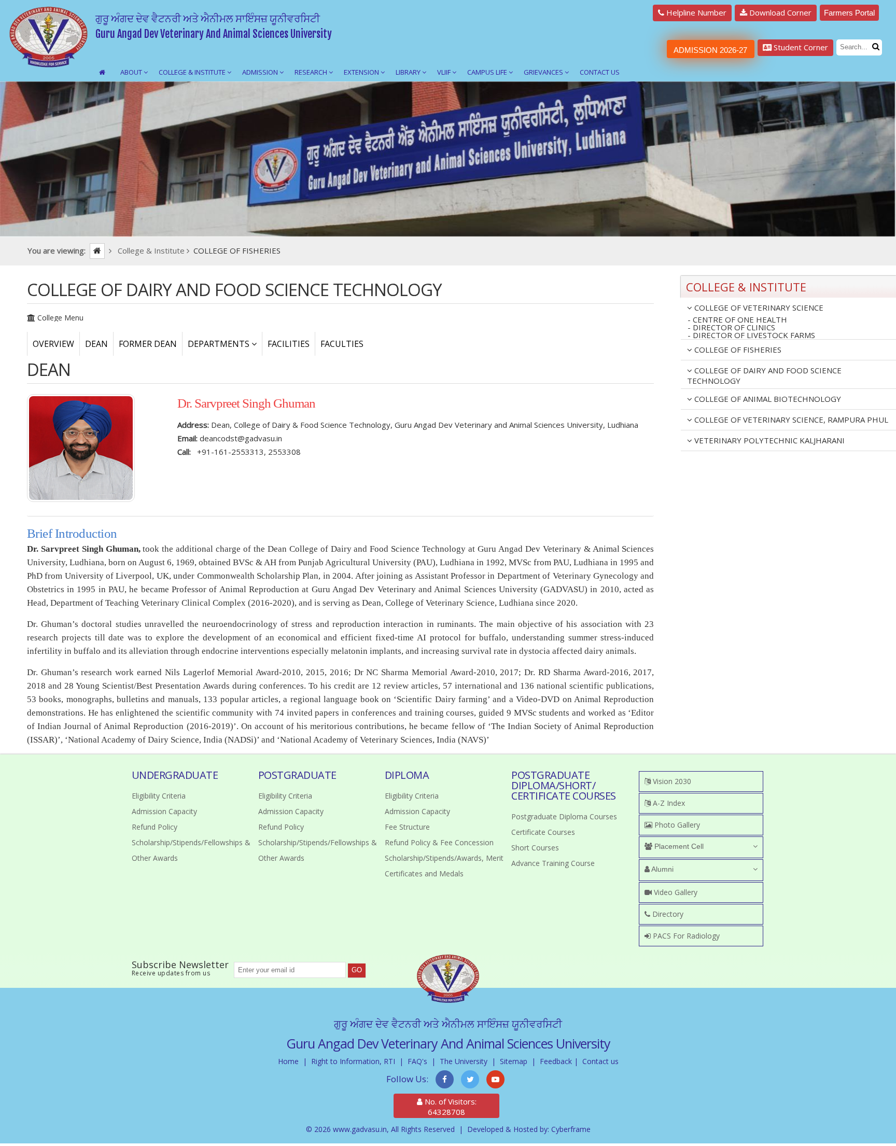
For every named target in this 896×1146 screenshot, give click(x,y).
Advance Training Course (553, 863)
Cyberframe (571, 1129)
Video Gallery (674, 892)
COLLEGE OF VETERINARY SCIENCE (757, 307)
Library (409, 72)
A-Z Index (668, 803)
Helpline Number (695, 12)
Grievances (544, 72)
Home (288, 1061)
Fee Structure (407, 827)
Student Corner (800, 47)
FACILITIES (289, 344)
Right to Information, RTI (353, 1061)
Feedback (556, 1061)
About (132, 72)
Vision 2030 (671, 781)
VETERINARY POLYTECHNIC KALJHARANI (768, 440)
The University (463, 1061)
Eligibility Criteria (159, 796)
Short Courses (535, 847)
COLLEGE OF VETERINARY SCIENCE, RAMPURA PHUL (790, 419)
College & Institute (193, 72)
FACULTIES (341, 344)
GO (357, 970)
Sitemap (513, 1061)
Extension (362, 72)
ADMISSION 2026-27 (710, 50)
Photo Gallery (676, 825)
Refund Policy (154, 827)
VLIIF (444, 72)
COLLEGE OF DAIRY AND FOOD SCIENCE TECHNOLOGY (764, 375)
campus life (488, 72)
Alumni (662, 869)
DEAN (96, 344)
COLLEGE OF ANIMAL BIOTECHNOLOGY (766, 399)
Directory (666, 914)
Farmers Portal (849, 12)
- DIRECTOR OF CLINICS (731, 327)
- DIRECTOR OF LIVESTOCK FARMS (751, 335)
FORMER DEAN (148, 344)
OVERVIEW (53, 344)
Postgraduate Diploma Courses (564, 816)
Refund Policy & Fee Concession (439, 842)
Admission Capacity (164, 811)
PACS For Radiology (685, 936)
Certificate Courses (543, 832)
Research (312, 72)
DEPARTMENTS (219, 344)
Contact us (600, 1061)
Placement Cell (678, 846)
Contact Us (600, 72)
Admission (260, 72)
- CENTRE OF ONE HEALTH (737, 320)
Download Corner (779, 12)
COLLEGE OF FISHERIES (736, 349)
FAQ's (417, 1061)
